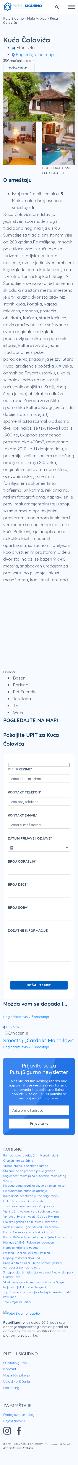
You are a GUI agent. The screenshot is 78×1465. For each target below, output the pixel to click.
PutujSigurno (13, 18)
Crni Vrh (12, 1027)
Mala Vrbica (37, 18)
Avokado (28, 1447)
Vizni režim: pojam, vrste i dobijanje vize (31, 1211)
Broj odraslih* (22, 861)
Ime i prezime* (20, 769)
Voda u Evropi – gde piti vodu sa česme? (31, 1227)
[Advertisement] (39, 626)
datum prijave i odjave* (30, 838)
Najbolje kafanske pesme (21, 1248)
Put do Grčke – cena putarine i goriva (28, 1232)
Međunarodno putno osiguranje (25, 1191)
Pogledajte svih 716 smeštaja (26, 1017)
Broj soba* (18, 907)
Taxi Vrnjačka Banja (17, 1302)
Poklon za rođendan (40, 1242)
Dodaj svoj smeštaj (18, 1414)
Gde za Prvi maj (48, 1217)
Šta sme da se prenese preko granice (29, 1171)
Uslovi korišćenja (16, 1381)
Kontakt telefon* (24, 792)
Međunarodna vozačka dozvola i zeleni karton (34, 1186)
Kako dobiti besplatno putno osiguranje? (31, 1196)
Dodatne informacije (28, 930)
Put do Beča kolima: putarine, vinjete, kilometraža (37, 1237)
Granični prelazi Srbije (18, 1161)
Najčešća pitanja (16, 1375)
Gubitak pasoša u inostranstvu (24, 1201)
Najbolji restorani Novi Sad (21, 1258)
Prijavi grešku (14, 1421)
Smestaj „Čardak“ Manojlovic (38, 1040)
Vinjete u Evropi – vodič (19, 1217)
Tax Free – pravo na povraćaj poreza (28, 1206)
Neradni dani (49, 1155)
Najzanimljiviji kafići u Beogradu (25, 1287)
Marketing (11, 1388)
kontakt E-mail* (22, 815)
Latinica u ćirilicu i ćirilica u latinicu (26, 1253)
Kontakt (9, 1369)
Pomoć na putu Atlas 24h (20, 1155)
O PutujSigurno (15, 1363)
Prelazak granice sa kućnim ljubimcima (30, 1222)
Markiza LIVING (13, 1242)
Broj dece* (18, 884)
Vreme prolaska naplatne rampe (25, 1166)
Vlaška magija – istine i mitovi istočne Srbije (33, 1282)
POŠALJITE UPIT (19, 67)
